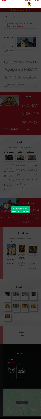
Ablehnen (19, 211)
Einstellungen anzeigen (25, 211)
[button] (28, 206)
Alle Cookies (14, 211)
